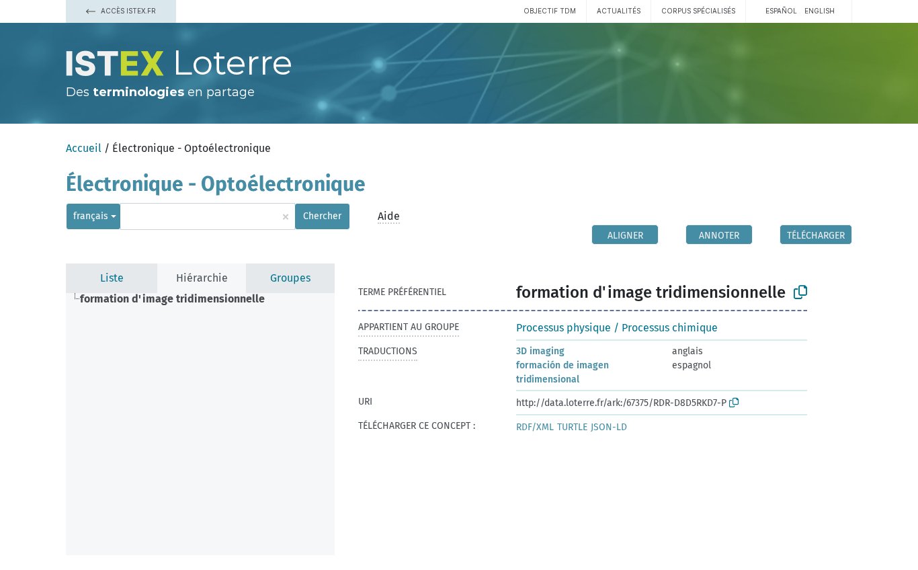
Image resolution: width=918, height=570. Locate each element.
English (819, 11)
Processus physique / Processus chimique (617, 327)
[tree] (200, 424)
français (90, 216)
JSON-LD (609, 427)
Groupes (290, 278)
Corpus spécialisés (698, 11)
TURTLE (572, 427)
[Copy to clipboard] (800, 292)
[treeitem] (178, 299)
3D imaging (540, 351)
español (781, 11)
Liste (112, 278)
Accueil (83, 148)
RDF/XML (535, 427)
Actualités (618, 11)
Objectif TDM (550, 11)
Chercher (322, 216)
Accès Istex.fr (127, 11)
